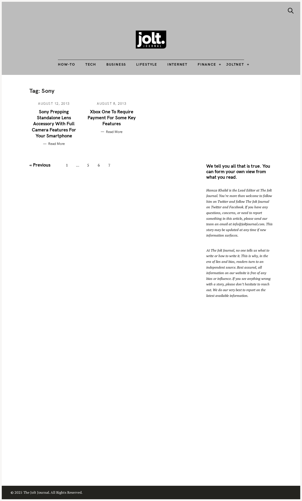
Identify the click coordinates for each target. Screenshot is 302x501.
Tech (90, 64)
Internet (177, 64)
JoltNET (235, 64)
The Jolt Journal (222, 250)
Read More (56, 144)
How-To (66, 64)
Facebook (236, 207)
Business (116, 64)
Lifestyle (146, 64)
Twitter (223, 201)
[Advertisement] (243, 118)
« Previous (39, 165)
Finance (207, 64)
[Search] (291, 11)
